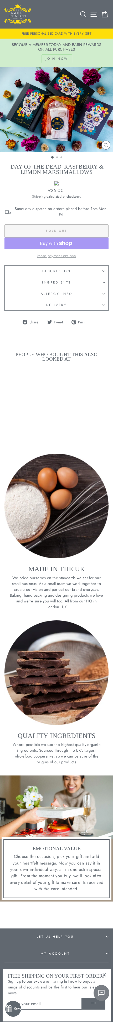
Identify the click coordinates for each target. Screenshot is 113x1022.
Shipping (38, 196)
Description (56, 271)
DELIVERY (56, 305)
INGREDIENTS (56, 282)
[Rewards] (13, 1009)
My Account (55, 953)
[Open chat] (101, 993)
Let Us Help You (55, 936)
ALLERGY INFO (56, 293)
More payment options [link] (56, 256)
